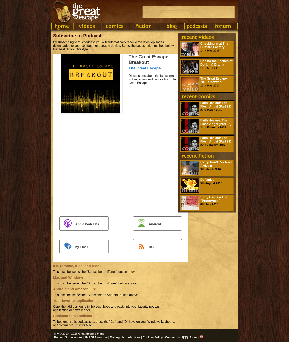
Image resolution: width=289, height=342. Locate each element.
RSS (152, 247)
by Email (81, 247)
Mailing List (118, 337)
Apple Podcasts (87, 224)
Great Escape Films (91, 333)
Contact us (172, 337)
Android (155, 224)
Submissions (74, 337)
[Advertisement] (189, 12)
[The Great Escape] (77, 11)
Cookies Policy (153, 337)
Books (58, 337)
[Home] (62, 26)
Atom (193, 337)
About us (134, 337)
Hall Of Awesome (96, 337)
